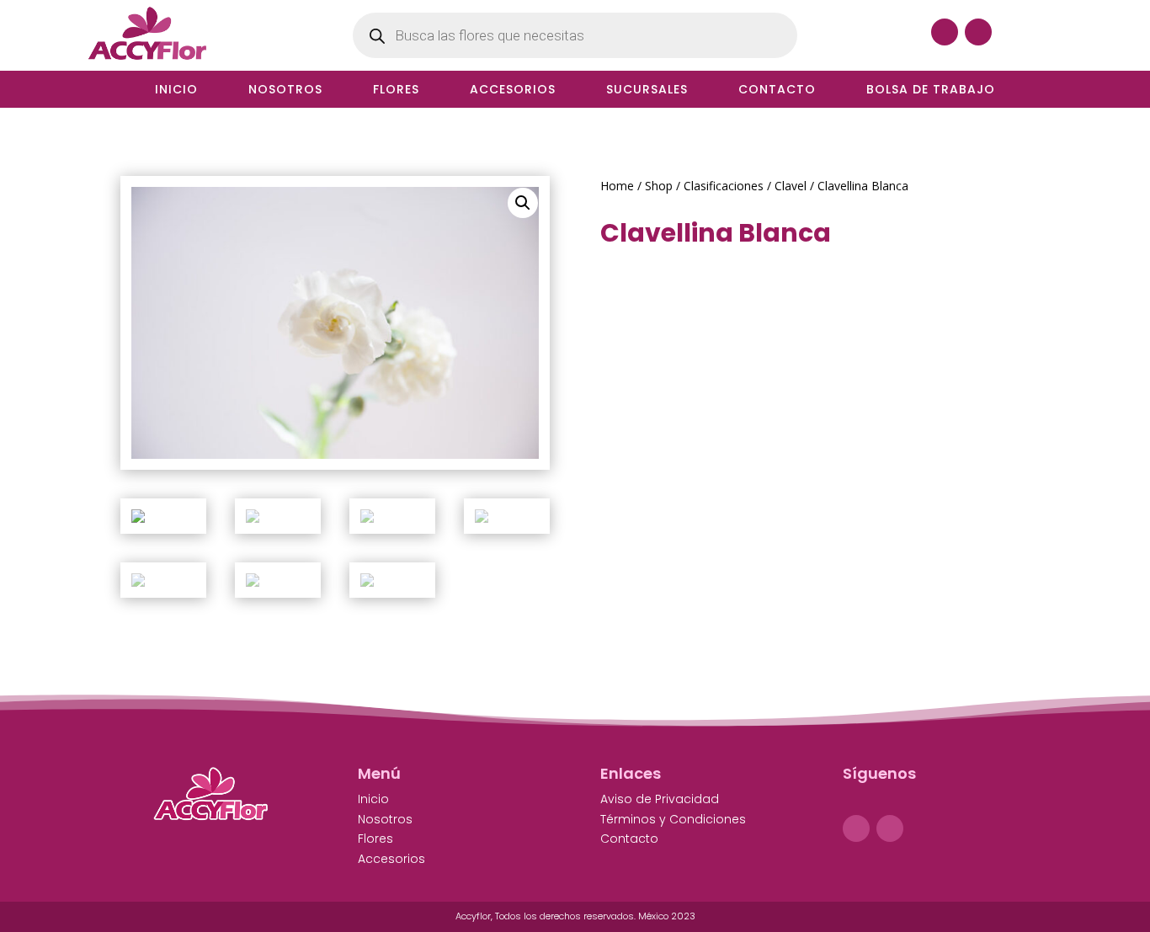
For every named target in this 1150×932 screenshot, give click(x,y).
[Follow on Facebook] (944, 32)
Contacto (777, 90)
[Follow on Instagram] (889, 828)
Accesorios (513, 90)
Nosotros (285, 90)
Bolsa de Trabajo (930, 90)
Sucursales (647, 90)
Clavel (791, 186)
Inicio (176, 90)
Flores (396, 90)
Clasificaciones (724, 186)
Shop (659, 186)
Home (617, 186)
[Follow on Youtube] (978, 32)
